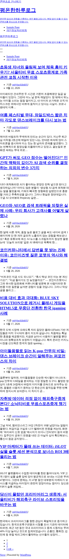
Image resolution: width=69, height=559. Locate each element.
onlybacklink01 (20, 84)
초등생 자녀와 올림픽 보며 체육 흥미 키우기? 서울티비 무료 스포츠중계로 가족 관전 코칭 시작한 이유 (33, 72)
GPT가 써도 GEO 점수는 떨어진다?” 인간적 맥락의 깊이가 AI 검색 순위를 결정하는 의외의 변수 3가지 (34, 162)
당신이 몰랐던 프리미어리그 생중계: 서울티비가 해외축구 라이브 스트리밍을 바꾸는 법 (33, 499)
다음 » (9, 549)
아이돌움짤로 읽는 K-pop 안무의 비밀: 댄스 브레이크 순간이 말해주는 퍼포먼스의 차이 (33, 356)
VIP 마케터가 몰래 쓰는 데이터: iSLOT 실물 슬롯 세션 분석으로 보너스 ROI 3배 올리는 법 (34, 451)
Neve (2, 555)
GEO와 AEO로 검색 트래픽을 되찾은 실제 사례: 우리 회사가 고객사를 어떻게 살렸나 (34, 210)
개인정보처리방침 (16, 30)
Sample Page (13, 27)
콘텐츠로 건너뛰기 (10, 1)
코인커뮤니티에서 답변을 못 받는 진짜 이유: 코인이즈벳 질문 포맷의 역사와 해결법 (34, 255)
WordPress (25, 555)
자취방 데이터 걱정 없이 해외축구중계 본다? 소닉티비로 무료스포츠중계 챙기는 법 (33, 403)
